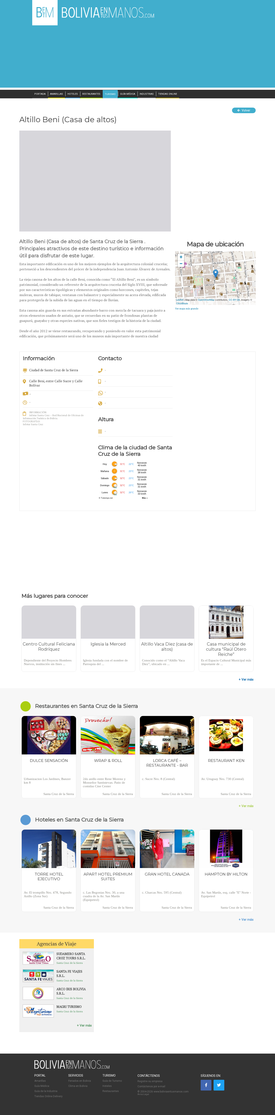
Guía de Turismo (112, 1080)
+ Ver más (246, 679)
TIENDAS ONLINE (167, 94)
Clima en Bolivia (77, 1086)
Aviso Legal (143, 1094)
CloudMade (182, 303)
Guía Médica (41, 1086)
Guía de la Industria (45, 1091)
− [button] (181, 263)
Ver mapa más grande (186, 308)
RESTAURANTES (91, 94)
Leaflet (179, 299)
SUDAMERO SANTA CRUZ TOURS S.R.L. (71, 956)
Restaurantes (110, 1091)
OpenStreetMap (206, 299)
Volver (245, 110)
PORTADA (40, 94)
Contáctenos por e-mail (151, 1086)
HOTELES (72, 94)
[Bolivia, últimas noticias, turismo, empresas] (72, 1067)
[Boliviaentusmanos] (45, 16)
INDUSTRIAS (147, 94)
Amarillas (40, 1080)
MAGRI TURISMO (69, 1006)
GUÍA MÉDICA (127, 94)
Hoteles (107, 1086)
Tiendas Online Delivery (48, 1096)
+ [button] (181, 257)
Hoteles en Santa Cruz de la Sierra (79, 819)
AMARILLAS (56, 94)
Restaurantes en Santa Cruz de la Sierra (86, 706)
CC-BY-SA (234, 299)
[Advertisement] (137, 57)
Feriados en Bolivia (79, 1080)
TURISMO (110, 94)
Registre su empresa (150, 1081)
